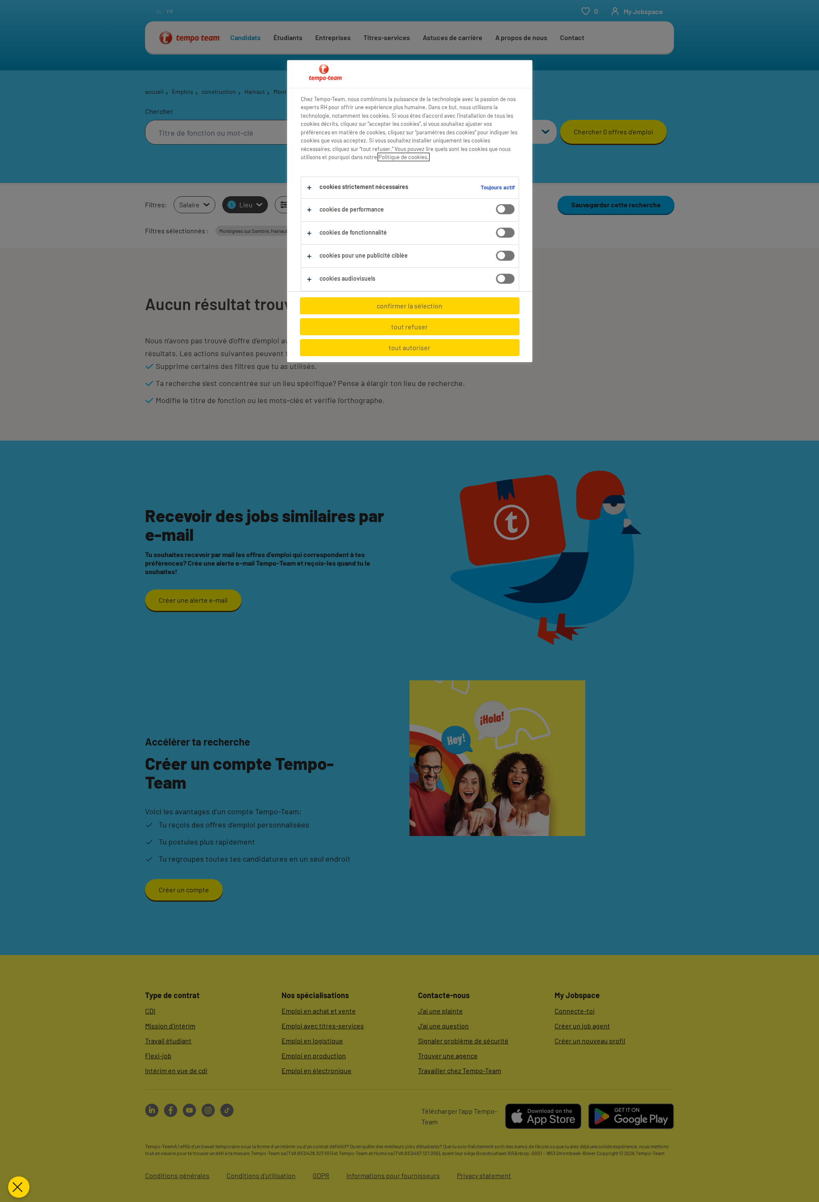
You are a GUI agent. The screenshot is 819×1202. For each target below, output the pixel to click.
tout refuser (409, 326)
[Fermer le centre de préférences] (18, 1187)
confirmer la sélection (409, 306)
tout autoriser (409, 347)
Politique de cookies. (403, 157)
